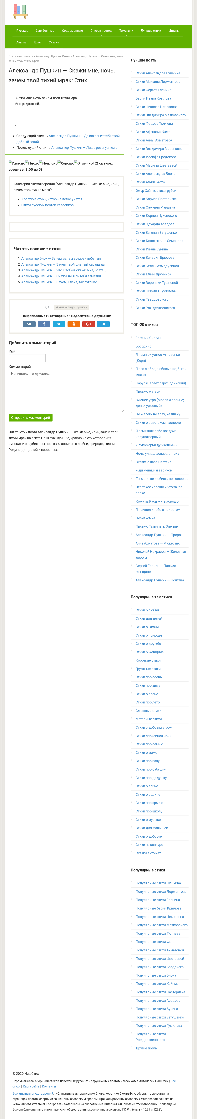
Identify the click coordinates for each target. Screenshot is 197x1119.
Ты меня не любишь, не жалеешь (162, 479)
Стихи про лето (148, 702)
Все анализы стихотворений (33, 1093)
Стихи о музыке (148, 820)
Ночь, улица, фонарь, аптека (157, 453)
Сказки (54, 42)
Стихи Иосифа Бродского (156, 157)
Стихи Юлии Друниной (153, 274)
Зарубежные (45, 30)
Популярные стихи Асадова (158, 1000)
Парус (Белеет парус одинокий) (161, 383)
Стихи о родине (148, 794)
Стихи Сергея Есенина (153, 90)
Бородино (143, 346)
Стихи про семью (149, 744)
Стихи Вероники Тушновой (157, 283)
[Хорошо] (66, 163)
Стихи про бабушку (151, 769)
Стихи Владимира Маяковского (161, 115)
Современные (72, 30)
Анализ (21, 42)
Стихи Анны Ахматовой (154, 140)
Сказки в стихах (148, 853)
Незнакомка (145, 518)
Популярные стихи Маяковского (162, 925)
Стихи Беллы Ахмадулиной (157, 266)
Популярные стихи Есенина (158, 900)
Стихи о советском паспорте (158, 423)
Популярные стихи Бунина (157, 1009)
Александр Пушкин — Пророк (159, 535)
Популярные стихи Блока (156, 975)
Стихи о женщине (150, 652)
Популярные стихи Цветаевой (160, 959)
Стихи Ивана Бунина (152, 249)
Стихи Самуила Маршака (155, 207)
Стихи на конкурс (149, 845)
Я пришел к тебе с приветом (158, 510)
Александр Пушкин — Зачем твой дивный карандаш (63, 264)
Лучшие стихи (151, 30)
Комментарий (20, 367)
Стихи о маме (146, 753)
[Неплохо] (48, 163)
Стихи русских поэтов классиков (47, 205)
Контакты (49, 1086)
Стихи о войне (147, 786)
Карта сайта (31, 1086)
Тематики (126, 30)
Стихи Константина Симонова (159, 241)
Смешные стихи (148, 711)
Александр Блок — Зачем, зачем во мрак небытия (61, 258)
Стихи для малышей (152, 828)
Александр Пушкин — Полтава (160, 580)
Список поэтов (101, 30)
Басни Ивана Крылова (153, 98)
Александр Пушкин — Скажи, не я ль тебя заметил (61, 276)
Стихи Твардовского (152, 299)
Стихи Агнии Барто (150, 182)
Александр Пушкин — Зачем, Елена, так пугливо (59, 282)
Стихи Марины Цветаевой (156, 165)
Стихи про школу (149, 811)
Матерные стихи (149, 719)
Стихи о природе (149, 635)
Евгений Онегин (148, 338)
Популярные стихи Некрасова (160, 917)
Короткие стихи (148, 660)
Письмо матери (148, 391)
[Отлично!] (84, 163)
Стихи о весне (147, 694)
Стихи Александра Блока (155, 174)
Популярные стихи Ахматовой (160, 950)
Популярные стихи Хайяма (157, 984)
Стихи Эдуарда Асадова (155, 224)
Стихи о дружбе (148, 644)
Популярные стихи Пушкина (158, 883)
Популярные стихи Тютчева (158, 933)
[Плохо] (32, 163)
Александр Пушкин (73, 307)
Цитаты (174, 30)
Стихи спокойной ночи (153, 736)
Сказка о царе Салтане (153, 462)
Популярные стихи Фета (155, 942)
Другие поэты (147, 1048)
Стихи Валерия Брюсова (155, 257)
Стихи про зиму (148, 685)
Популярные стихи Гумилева (159, 1025)
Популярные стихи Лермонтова (161, 892)
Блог (37, 42)
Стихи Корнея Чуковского (156, 216)
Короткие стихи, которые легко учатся (51, 199)
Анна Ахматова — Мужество (158, 543)
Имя (12, 351)
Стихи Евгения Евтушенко (156, 232)
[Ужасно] (17, 163)
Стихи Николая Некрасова (157, 107)
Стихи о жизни (147, 627)
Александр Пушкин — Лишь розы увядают (85, 147)
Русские (22, 30)
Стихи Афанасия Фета (153, 132)
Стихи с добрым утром (154, 727)
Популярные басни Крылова (158, 908)
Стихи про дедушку (151, 778)
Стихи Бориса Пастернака (156, 199)
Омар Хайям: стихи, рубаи (156, 191)
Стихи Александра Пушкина (158, 73)
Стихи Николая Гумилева (156, 291)
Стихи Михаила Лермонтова (158, 82)
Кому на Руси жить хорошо (157, 501)
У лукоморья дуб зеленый (156, 445)
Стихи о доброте (149, 836)
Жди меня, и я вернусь (154, 470)
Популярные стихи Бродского (160, 967)
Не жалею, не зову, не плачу (158, 414)
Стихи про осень (149, 677)
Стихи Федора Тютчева (154, 123)
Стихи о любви (147, 610)
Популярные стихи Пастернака (160, 992)
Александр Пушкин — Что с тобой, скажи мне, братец (63, 270)
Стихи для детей (149, 618)
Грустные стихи (148, 669)
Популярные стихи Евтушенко (160, 1017)
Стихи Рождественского (155, 308)
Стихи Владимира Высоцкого (159, 149)
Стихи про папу (148, 761)
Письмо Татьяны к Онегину (157, 526)
